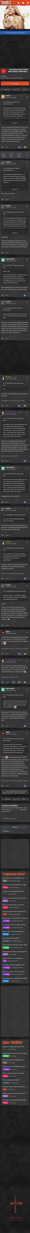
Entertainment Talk (16, 934)
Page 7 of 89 (16, 89)
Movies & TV (12, 894)
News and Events (13, 961)
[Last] (28, 89)
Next (24, 89)
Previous (7, 89)
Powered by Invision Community (15, 1219)
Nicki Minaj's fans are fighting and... (13, 878)
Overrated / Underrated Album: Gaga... (14, 884)
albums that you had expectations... (13, 931)
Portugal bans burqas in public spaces (14, 951)
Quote (7, 147)
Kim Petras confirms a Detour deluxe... (14, 924)
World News (13, 901)
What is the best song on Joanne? (13, 904)
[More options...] (27, 96)
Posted (11, 97)
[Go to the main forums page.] (23, 2)
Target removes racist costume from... (14, 898)
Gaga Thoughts (14, 887)
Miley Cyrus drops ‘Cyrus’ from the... (14, 971)
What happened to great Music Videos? (14, 978)
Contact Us (20, 1217)
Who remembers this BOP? (10, 938)
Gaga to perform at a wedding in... (13, 958)
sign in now (15, 809)
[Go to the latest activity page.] (18, 2)
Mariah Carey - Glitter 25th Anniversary (14, 918)
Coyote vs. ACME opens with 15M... (13, 891)
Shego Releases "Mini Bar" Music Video (14, 945)
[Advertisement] (15, 50)
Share (15, 827)
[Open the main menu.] (27, 2)
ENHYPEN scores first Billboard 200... (14, 965)
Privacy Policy (11, 1217)
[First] (2, 89)
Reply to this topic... (10, 818)
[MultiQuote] (2, 147)
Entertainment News (16, 78)
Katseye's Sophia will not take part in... (14, 911)
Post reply (15, 83)
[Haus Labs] (15, 18)
